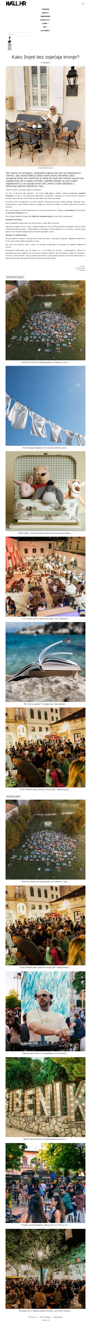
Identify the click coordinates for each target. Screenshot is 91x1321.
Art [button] (45, 27)
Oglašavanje (58, 1317)
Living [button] (45, 23)
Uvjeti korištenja (45, 1317)
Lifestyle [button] (45, 20)
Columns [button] (45, 31)
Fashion (45, 9)
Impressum (32, 1317)
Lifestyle (45, 62)
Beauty (45, 13)
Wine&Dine (45, 16)
